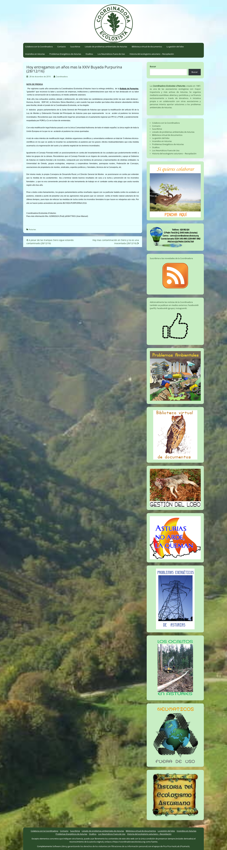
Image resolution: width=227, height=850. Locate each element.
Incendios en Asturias (35, 54)
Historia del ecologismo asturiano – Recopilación (152, 54)
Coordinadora (62, 76)
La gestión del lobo (175, 46)
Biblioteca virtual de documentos (147, 46)
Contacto (61, 46)
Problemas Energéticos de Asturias (65, 54)
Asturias (32, 229)
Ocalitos (89, 54)
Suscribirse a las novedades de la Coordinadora (171, 258)
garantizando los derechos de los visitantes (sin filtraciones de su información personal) (108, 846)
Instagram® (181, 308)
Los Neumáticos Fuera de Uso (111, 54)
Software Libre (59, 846)
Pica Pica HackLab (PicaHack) (176, 846)
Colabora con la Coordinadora (39, 46)
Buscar (153, 66)
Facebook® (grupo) (166, 308)
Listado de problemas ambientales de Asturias (106, 46)
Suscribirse (75, 46)
